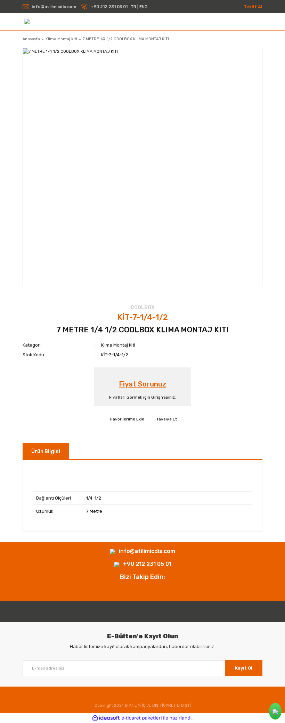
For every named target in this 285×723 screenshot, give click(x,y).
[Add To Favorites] (126, 419)
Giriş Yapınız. (163, 397)
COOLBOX (142, 308)
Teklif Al (253, 6)
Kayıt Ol (243, 668)
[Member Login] (259, 21)
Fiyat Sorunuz (142, 384)
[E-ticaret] (141, 718)
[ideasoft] (106, 718)
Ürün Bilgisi (45, 451)
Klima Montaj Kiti (118, 345)
